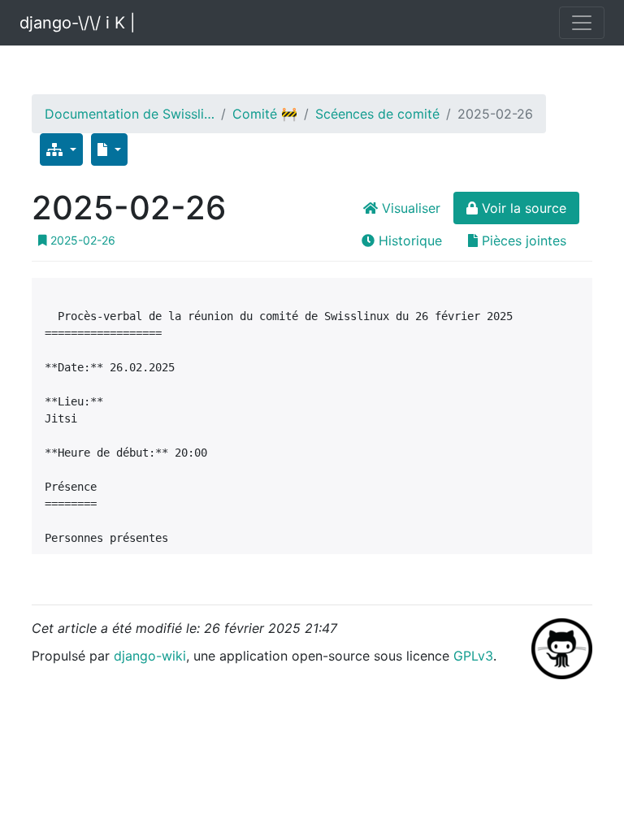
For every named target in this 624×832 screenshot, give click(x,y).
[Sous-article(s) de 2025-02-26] (61, 149)
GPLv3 (473, 656)
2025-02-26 (81, 240)
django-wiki (150, 656)
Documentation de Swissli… (129, 114)
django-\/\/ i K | (78, 22)
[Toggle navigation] (581, 22)
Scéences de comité (377, 114)
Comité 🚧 (264, 114)
